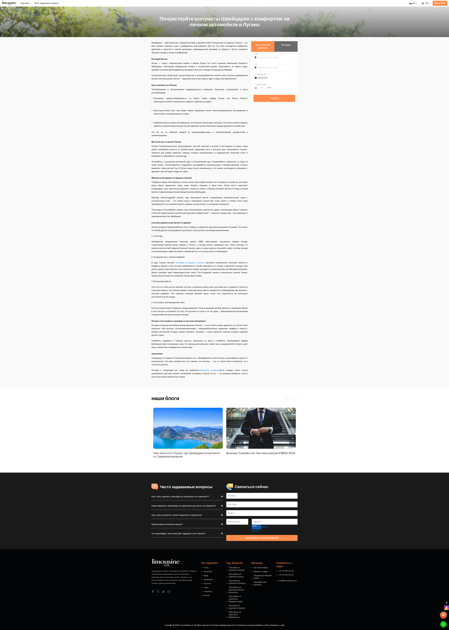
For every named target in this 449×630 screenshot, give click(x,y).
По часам (286, 45)
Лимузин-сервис (260, 571)
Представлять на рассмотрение (262, 537)
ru (414, 3)
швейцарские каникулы (208, 370)
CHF (427, 3)
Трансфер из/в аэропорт (259, 583)
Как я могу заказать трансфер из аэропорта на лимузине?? (180, 496)
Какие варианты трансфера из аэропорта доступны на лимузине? (183, 505)
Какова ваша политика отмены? (167, 524)
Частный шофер (260, 567)
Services (207, 583)
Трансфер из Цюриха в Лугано (190, 263)
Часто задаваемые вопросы (46, 3)
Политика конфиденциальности (223, 625)
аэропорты (208, 579)
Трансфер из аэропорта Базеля (236, 568)
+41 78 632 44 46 (286, 571)
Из (257, 54)
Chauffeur (208, 591)
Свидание (261, 74)
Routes (207, 595)
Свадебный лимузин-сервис (262, 576)
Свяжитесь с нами (277, 625)
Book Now (208, 571)
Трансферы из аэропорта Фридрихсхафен (236, 599)
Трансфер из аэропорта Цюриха (237, 606)
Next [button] (295, 398)
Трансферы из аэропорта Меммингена (235, 614)
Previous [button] (288, 398)
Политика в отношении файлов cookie (252, 625)
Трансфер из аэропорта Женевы (237, 581)
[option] (187, 432)
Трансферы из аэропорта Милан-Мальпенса (237, 590)
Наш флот (25, 3)
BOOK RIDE (440, 3)
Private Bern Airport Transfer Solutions (251, 453)
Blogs (206, 575)
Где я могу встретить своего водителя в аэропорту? (176, 515)
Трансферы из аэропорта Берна (236, 575)
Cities (206, 587)
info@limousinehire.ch (288, 580)
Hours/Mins (261, 84)
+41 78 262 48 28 (286, 575)
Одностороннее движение (262, 46)
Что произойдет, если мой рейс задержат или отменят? (178, 533)
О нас (206, 567)
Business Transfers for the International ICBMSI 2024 (187, 453)
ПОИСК (274, 98)
